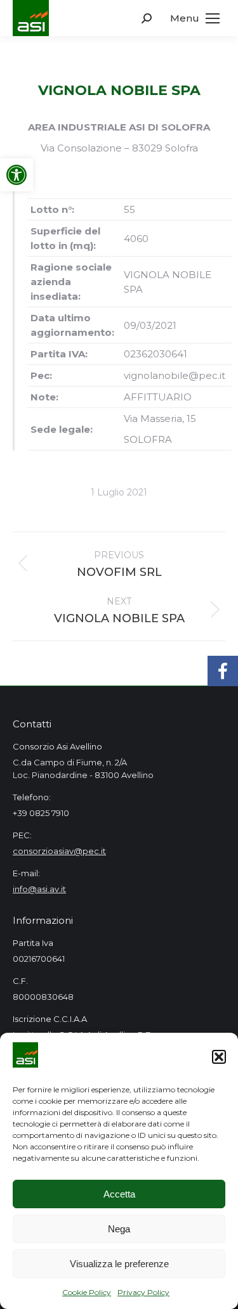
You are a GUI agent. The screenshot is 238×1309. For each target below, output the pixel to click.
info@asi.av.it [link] (39, 889)
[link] (16, 174)
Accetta (119, 1194)
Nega (119, 1228)
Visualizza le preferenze (119, 1263)
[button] (219, 1056)
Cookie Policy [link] (86, 1292)
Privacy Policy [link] (143, 1292)
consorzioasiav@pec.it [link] (59, 851)
